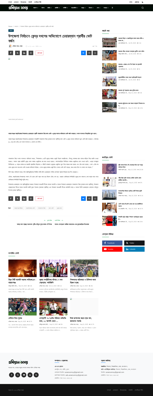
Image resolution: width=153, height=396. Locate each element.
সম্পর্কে (10, 2)
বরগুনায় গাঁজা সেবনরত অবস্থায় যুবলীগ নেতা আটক (131, 51)
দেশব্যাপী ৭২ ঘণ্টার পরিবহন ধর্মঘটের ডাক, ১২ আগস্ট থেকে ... (52, 319)
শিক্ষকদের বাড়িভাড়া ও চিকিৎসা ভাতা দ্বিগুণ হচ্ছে (83, 281)
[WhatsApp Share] (31, 53)
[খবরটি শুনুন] (83, 53)
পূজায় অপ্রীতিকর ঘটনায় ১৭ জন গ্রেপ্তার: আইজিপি (50, 281)
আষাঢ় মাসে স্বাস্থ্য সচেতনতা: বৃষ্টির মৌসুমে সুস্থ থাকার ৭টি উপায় (34, 224)
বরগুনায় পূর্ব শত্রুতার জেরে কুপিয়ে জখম (128, 90)
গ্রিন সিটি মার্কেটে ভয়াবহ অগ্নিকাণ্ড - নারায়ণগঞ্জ (22, 281)
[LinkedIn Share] (24, 53)
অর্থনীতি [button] (64, 8)
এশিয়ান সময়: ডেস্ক (43, 286)
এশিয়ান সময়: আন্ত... (123, 195)
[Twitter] (17, 375)
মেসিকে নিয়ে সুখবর (15, 318)
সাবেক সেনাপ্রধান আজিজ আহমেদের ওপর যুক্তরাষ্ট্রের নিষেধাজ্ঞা (72, 224)
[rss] (36, 375)
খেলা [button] (98, 8)
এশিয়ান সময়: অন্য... (74, 324)
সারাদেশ (16, 26)
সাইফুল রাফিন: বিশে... (13, 286)
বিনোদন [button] (90, 8)
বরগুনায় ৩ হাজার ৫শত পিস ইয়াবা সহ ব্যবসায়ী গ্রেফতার (130, 65)
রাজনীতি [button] (56, 8)
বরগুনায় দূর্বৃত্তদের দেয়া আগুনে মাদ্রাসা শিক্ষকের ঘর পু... (131, 104)
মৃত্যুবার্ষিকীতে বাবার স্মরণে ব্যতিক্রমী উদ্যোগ (129, 77)
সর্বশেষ (42, 8)
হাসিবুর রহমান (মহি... (44, 324)
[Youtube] (23, 375)
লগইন (130, 2)
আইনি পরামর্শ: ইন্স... (122, 169)
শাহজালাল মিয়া (41, 208)
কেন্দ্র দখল (59, 208)
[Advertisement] (53, 127)
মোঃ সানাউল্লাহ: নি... (123, 43)
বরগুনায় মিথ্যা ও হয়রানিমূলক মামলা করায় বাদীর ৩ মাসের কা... (131, 39)
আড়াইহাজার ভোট (30, 208)
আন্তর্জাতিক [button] (73, 8)
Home (10, 26)
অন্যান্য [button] (105, 8)
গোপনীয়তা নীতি (37, 2)
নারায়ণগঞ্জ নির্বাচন (18, 208)
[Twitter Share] (17, 53)
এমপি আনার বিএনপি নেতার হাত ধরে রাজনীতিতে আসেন (130, 205)
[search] (143, 8)
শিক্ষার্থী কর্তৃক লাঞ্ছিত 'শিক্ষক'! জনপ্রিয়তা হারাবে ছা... (130, 218)
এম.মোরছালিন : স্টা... (123, 208)
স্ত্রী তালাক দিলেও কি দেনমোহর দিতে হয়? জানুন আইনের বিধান (130, 166)
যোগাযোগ (16, 2)
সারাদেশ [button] (35, 8)
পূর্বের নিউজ (49, 220)
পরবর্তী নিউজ (57, 220)
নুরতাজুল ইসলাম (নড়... (123, 182)
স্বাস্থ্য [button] (82, 8)
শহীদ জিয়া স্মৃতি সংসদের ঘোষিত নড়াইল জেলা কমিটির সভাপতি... (129, 179)
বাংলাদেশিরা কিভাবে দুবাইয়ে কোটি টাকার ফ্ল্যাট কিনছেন (130, 192)
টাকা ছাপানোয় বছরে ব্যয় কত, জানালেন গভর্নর (81, 319)
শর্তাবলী (30, 2)
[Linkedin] (30, 375)
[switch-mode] (143, 2)
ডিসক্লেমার (23, 2)
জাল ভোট (51, 208)
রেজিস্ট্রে (137, 2)
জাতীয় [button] (48, 8)
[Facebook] (11, 375)
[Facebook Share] (10, 53)
